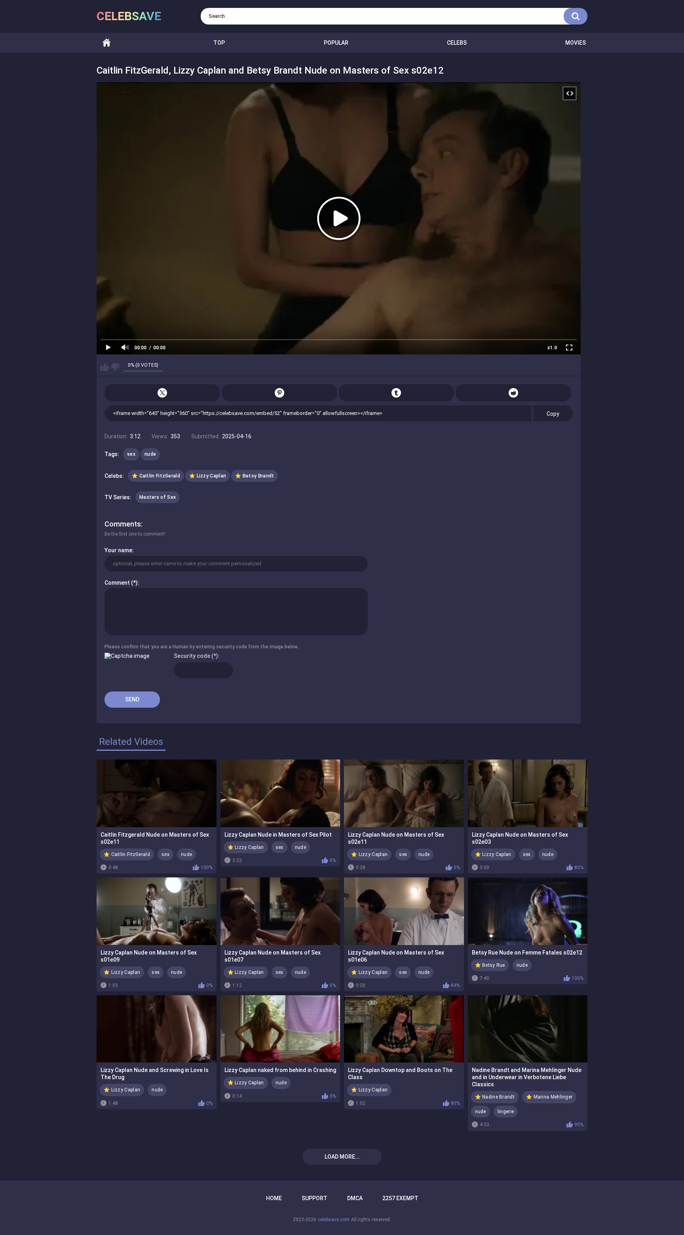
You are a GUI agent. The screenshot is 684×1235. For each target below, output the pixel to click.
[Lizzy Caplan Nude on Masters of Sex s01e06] (404, 911)
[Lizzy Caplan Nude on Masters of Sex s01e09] (157, 911)
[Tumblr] (396, 393)
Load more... (342, 1157)
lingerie (506, 1111)
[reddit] (513, 393)
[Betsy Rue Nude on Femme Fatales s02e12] (528, 911)
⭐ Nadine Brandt (495, 1097)
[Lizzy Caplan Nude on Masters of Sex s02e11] (404, 793)
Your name (118, 550)
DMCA (355, 1198)
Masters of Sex (157, 497)
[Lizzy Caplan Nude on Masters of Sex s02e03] (528, 793)
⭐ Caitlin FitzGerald (156, 476)
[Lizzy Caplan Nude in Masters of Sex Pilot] (280, 793)
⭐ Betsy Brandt (254, 476)
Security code (192, 656)
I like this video (105, 367)
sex (131, 454)
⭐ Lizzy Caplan (207, 476)
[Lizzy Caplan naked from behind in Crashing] (280, 1029)
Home (106, 43)
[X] (162, 393)
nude (150, 454)
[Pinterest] (279, 393)
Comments (122, 524)
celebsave (129, 16)
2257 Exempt (400, 1198)
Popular (336, 43)
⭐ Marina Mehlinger (549, 1097)
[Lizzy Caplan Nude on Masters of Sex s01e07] (280, 911)
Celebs (457, 43)
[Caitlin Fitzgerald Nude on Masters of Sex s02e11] (157, 793)
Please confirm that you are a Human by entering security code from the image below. (201, 647)
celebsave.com (334, 1219)
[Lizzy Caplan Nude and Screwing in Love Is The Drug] (157, 1029)
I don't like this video (115, 367)
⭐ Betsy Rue (490, 965)
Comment (117, 583)
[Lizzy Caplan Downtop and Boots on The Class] (404, 1029)
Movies (575, 43)
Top (219, 43)
